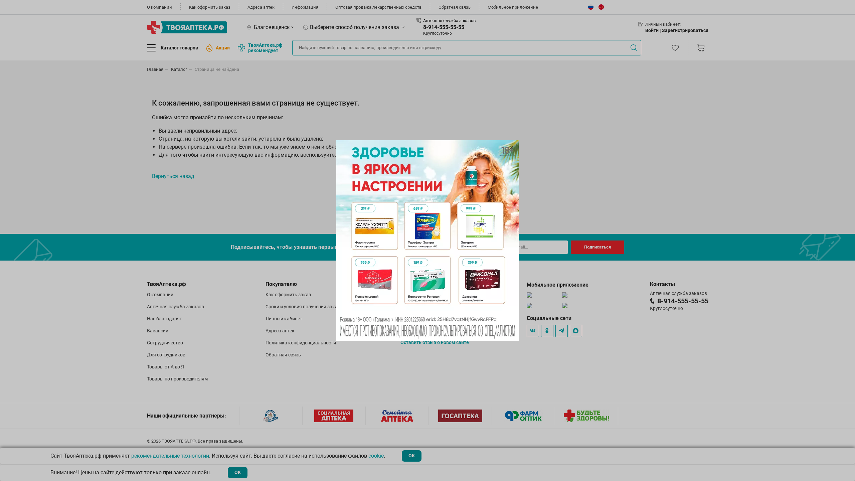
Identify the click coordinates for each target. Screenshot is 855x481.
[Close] (511, 147)
